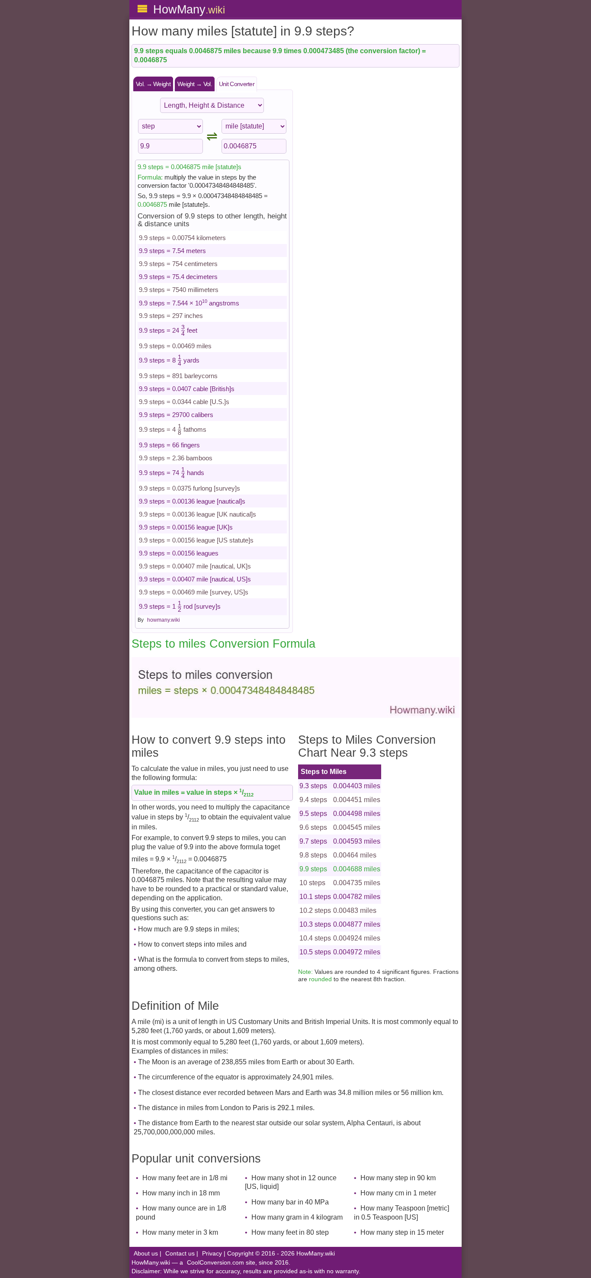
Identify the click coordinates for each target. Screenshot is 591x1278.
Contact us (180, 1253)
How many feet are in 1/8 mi (185, 1178)
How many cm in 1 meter (398, 1193)
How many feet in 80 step (290, 1232)
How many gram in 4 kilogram (297, 1217)
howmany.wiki (163, 620)
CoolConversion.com (215, 1262)
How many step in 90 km (398, 1178)
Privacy (212, 1253)
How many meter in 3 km (180, 1232)
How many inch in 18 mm (181, 1193)
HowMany (189, 9)
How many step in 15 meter (402, 1232)
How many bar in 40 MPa (290, 1202)
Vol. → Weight (153, 83)
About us (146, 1253)
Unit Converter (236, 83)
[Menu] (142, 8)
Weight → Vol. (194, 83)
